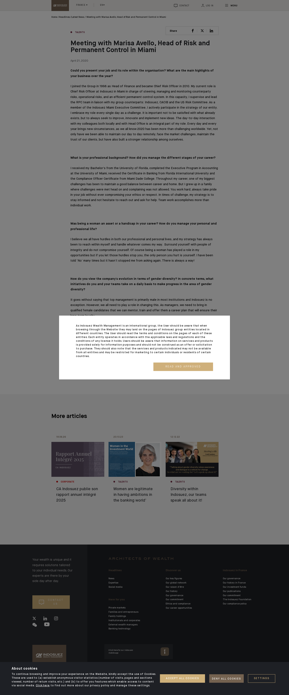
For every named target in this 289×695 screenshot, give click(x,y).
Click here (43, 685)
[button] (183, 367)
